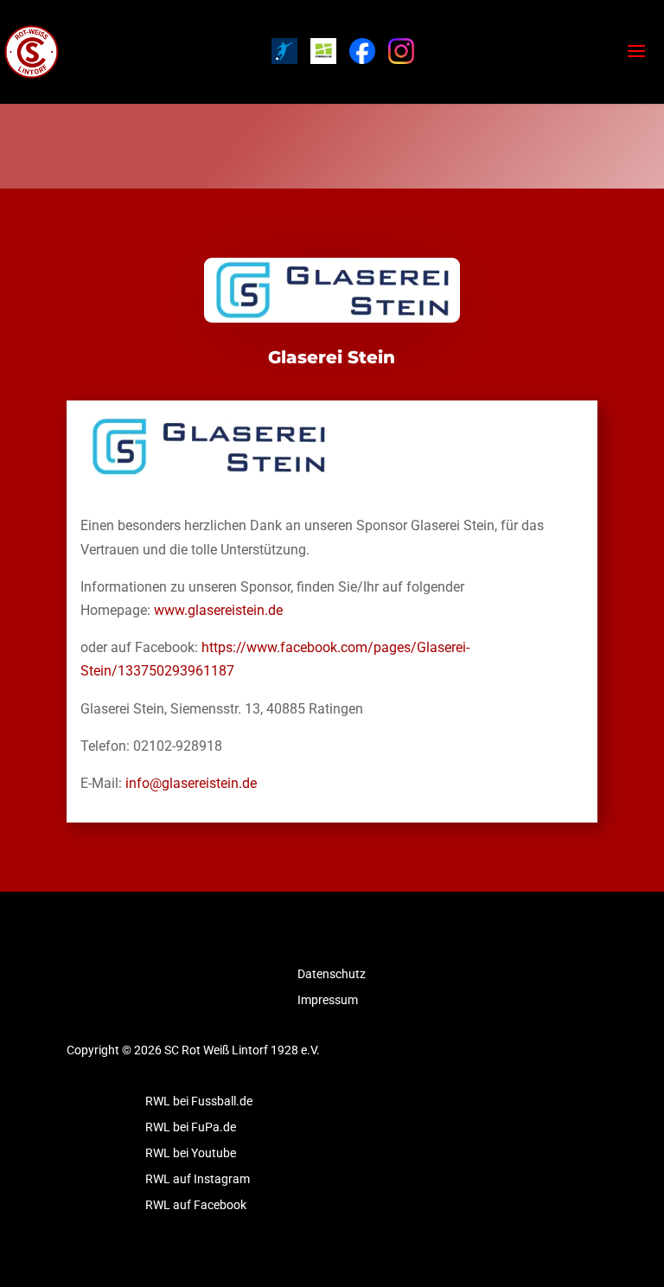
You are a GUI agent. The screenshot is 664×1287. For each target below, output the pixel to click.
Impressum (327, 1000)
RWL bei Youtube (190, 1153)
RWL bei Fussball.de (198, 1101)
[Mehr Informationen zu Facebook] (362, 51)
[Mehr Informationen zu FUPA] (284, 51)
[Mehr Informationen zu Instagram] (401, 51)
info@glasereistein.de (191, 783)
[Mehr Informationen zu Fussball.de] (323, 51)
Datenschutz (331, 974)
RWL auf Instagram (197, 1179)
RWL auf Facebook (195, 1205)
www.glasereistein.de (218, 610)
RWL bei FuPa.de (190, 1127)
